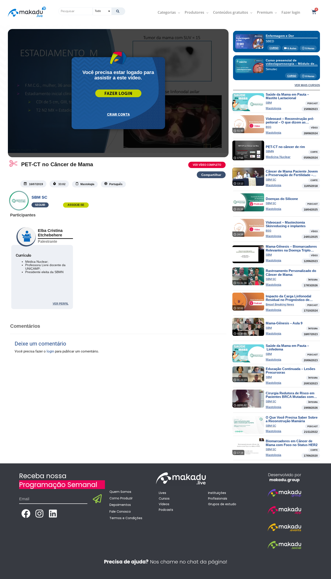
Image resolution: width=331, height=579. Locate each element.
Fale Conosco (120, 511)
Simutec (271, 69)
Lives (162, 493)
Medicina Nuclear (278, 157)
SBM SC (39, 197)
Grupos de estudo (222, 504)
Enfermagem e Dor (280, 36)
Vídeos (164, 504)
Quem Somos (120, 491)
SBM (269, 102)
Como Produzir (121, 498)
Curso (274, 48)
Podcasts (166, 509)
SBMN (270, 151)
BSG (268, 127)
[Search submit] (118, 11)
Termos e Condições (125, 518)
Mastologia (273, 108)
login (50, 351)
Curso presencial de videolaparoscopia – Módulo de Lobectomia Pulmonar (290, 63)
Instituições (217, 493)
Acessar (118, 93)
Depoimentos (120, 505)
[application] (178, 12)
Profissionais (217, 498)
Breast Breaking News (280, 304)
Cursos (164, 498)
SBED (270, 41)
